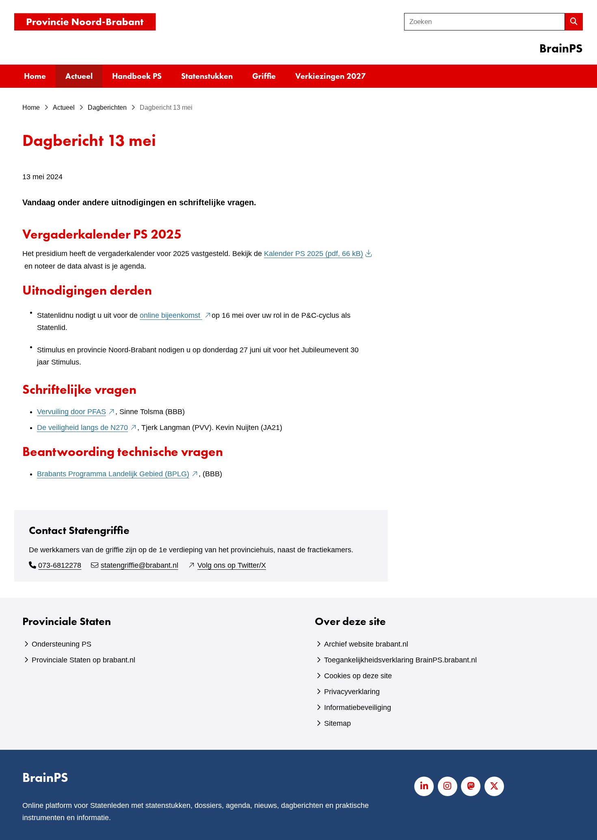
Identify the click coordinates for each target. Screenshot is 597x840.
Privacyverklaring (352, 692)
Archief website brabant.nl (366, 644)
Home (35, 76)
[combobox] (484, 21)
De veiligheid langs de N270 (87, 427)
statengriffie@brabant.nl (139, 565)
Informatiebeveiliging (357, 707)
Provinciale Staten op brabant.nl (83, 660)
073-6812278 (59, 565)
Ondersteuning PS (61, 644)
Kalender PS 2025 (313, 254)
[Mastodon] (470, 786)
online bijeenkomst (176, 315)
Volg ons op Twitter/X (231, 565)
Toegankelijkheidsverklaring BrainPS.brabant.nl (400, 660)
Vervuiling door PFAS (76, 412)
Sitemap (337, 723)
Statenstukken (207, 76)
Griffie (264, 76)
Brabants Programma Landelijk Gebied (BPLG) (118, 474)
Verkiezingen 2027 (330, 76)
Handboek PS (137, 76)
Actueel (79, 76)
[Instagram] (447, 786)
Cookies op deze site (358, 676)
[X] (494, 786)
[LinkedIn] (424, 786)
